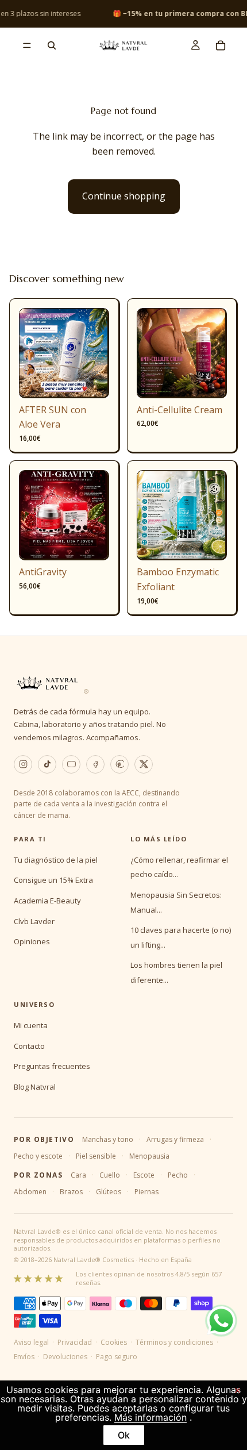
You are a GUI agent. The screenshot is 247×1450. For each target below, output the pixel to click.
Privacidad (74, 1342)
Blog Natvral (35, 1087)
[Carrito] (220, 45)
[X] (143, 764)
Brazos (71, 1192)
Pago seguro (116, 1356)
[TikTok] (47, 764)
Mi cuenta (31, 1025)
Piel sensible (96, 1156)
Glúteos (108, 1192)
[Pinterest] (119, 764)
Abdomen (30, 1192)
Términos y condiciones (174, 1342)
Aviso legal (31, 1342)
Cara (78, 1175)
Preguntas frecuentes (52, 1066)
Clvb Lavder (34, 921)
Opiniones (32, 941)
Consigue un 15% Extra (53, 880)
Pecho (178, 1175)
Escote (144, 1175)
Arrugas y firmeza (175, 1139)
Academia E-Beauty (47, 900)
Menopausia (149, 1156)
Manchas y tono (107, 1139)
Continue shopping (123, 196)
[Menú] (27, 45)
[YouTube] (71, 764)
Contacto (29, 1046)
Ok (124, 1435)
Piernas (146, 1192)
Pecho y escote (38, 1156)
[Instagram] (23, 764)
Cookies (114, 1342)
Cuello (109, 1175)
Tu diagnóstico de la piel (56, 860)
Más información (150, 1417)
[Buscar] (51, 45)
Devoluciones (65, 1356)
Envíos (24, 1356)
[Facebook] (95, 764)
